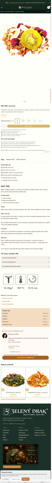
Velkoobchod (22, 437)
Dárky (4, 437)
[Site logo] (25, 7)
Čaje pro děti (6, 301)
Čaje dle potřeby (9, 11)
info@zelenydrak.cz (15, 351)
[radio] (17, 121)
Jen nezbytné (6, 479)
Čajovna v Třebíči (23, 430)
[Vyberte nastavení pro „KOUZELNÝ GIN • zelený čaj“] (2, 389)
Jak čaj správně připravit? (9, 262)
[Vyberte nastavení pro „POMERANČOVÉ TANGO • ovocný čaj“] (27, 389)
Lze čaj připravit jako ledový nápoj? (11, 266)
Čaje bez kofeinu (19, 11)
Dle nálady (6, 432)
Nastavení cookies (39, 432)
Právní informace (39, 430)
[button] (2, 59)
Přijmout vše (25, 479)
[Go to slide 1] (24, 101)
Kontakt (21, 440)
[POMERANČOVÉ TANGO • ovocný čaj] (38, 379)
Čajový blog (22, 432)
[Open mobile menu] (1, 7)
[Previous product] (46, 11)
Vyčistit (40, 120)
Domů (2, 11)
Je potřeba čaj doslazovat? (9, 257)
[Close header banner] (49, 2)
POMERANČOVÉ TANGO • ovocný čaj (37, 392)
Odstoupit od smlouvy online (12, 466)
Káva (4, 435)
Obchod (5, 440)
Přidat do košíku (28, 126)
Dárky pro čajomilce (8, 304)
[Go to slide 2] (25, 101)
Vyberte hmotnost (6, 121)
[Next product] (50, 11)
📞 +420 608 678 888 (14, 342)
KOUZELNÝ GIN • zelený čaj (13, 392)
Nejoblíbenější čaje (24, 435)
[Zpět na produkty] (48, 11)
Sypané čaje (6, 430)
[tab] (2, 159)
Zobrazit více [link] (47, 151)
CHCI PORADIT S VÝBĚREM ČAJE (25, 357)
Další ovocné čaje (7, 298)
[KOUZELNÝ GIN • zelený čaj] (13, 379)
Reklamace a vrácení (40, 435)
